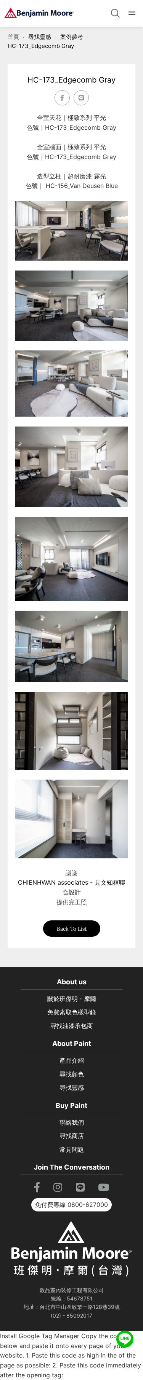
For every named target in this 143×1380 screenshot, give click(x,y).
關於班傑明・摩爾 (71, 999)
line (124, 1335)
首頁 (13, 36)
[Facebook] (62, 97)
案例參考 (71, 36)
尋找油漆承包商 (71, 1026)
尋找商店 (71, 1136)
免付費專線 (71, 1204)
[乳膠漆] (39, 13)
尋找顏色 (71, 1074)
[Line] (81, 97)
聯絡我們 (71, 1122)
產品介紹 (71, 1060)
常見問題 (71, 1149)
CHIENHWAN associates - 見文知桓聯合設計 (71, 887)
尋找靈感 (39, 36)
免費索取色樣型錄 (71, 1012)
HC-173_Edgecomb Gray (41, 45)
